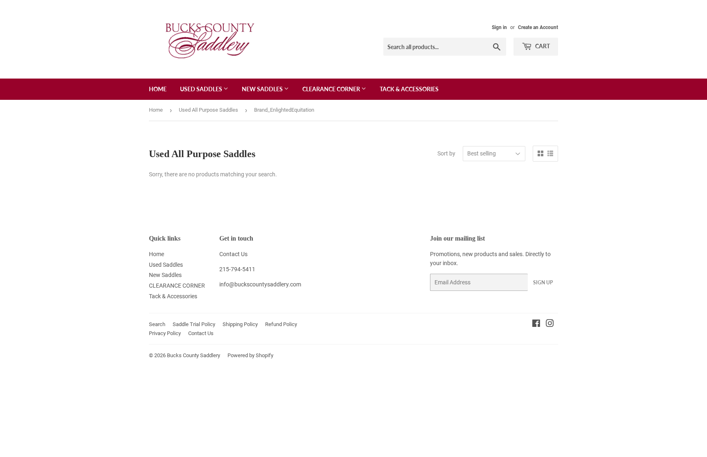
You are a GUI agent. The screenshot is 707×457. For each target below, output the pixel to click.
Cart (542, 46)
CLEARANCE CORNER (331, 89)
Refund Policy (281, 324)
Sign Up (543, 282)
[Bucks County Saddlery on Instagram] (550, 324)
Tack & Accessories (409, 89)
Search (157, 324)
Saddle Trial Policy (194, 324)
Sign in (499, 27)
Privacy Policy (165, 333)
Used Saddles (201, 89)
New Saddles (263, 89)
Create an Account (538, 27)
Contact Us (233, 254)
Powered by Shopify (250, 355)
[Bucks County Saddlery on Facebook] (536, 324)
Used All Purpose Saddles (208, 110)
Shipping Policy (240, 324)
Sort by (446, 153)
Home (158, 89)
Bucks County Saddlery (193, 355)
